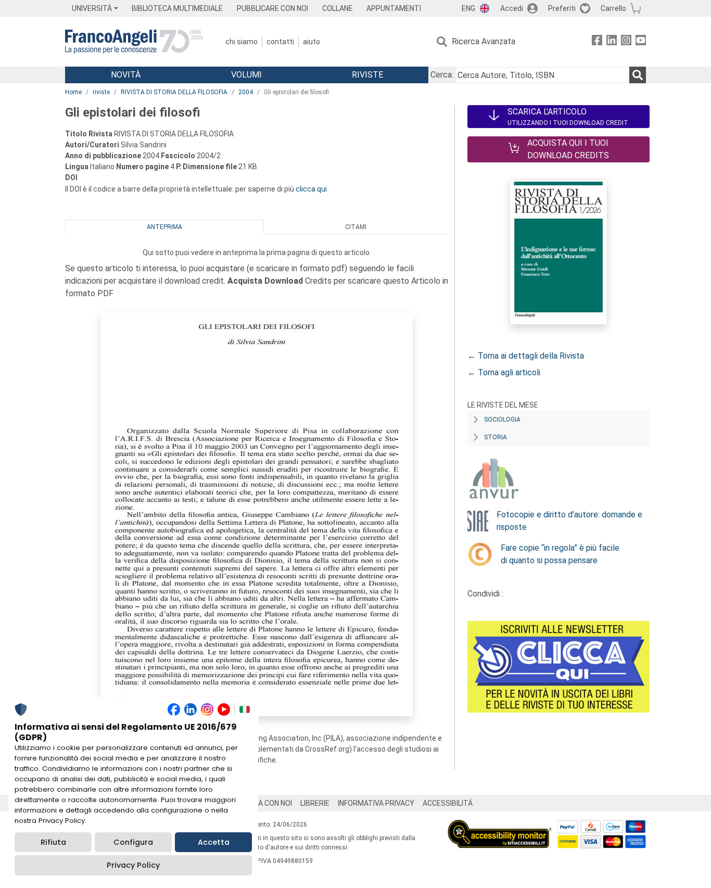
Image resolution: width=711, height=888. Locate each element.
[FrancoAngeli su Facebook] (597, 42)
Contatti (280, 41)
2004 (245, 92)
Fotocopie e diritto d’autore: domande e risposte (569, 521)
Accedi (511, 8)
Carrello (613, 8)
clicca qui (311, 189)
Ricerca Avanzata (483, 41)
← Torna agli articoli (503, 372)
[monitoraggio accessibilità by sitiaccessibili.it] (500, 826)
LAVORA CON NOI (264, 803)
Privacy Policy (133, 865)
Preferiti (562, 8)
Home (73, 92)
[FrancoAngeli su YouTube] (641, 42)
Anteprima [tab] (164, 227)
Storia (495, 437)
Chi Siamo (241, 41)
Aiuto (311, 41)
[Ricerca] (637, 75)
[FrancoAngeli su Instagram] (626, 42)
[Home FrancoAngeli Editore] (134, 41)
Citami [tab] (355, 227)
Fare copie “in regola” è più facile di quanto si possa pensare (560, 554)
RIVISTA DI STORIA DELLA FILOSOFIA (174, 92)
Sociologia (502, 419)
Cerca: (441, 75)
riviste (101, 92)
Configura (133, 842)
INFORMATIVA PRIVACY (376, 803)
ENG (468, 8)
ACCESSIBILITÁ (448, 803)
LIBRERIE (314, 803)
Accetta (214, 842)
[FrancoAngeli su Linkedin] (611, 42)
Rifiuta (53, 842)
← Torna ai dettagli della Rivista (525, 356)
